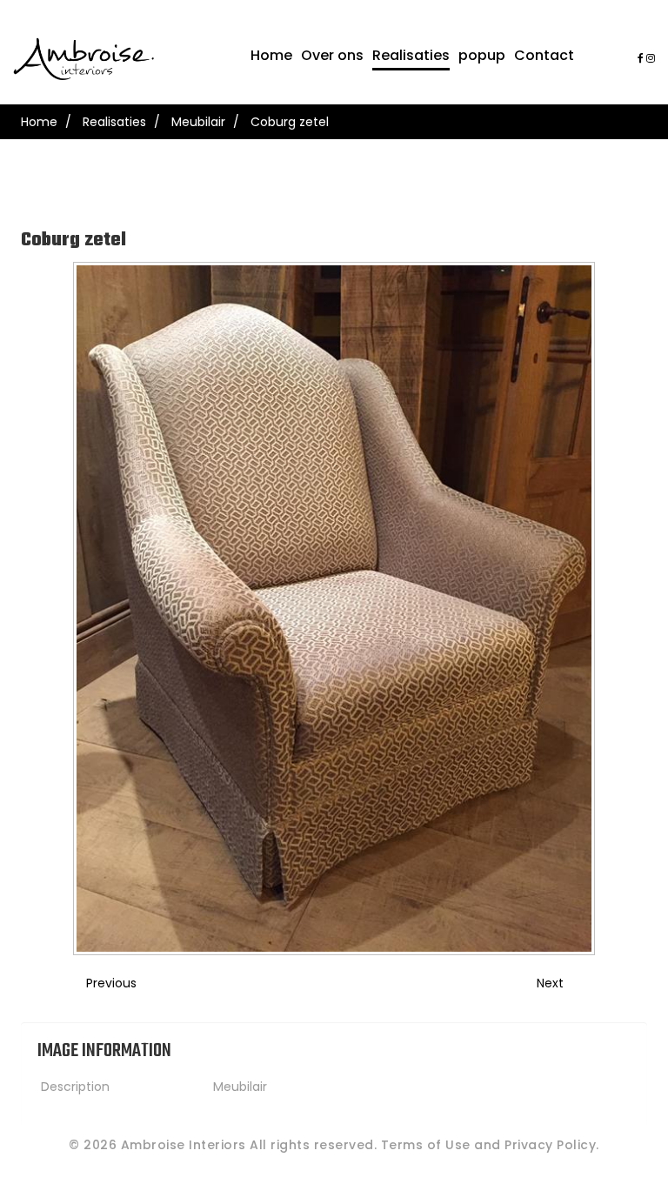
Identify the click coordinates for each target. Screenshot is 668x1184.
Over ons (332, 55)
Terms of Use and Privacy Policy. (490, 1145)
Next (550, 983)
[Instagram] (650, 58)
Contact (544, 55)
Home (271, 55)
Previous (111, 983)
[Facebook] (641, 58)
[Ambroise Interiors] (83, 58)
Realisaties (411, 55)
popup (481, 55)
